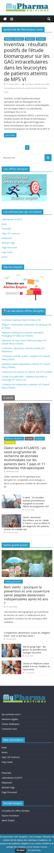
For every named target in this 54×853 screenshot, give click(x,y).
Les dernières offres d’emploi (25, 311)
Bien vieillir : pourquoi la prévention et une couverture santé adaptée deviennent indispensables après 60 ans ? (27, 595)
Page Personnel (9, 247)
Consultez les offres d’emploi (16, 810)
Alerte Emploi (8, 820)
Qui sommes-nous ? (11, 714)
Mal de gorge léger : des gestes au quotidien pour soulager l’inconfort (35, 649)
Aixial (4, 224)
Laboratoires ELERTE (12, 219)
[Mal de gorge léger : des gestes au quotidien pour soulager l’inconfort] (11, 645)
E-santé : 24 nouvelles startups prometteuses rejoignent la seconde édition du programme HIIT (36, 502)
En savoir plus (34, 850)
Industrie (30, 39)
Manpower (7, 238)
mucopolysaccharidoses (14, 88)
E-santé (29, 438)
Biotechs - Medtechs (13, 39)
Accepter (20, 850)
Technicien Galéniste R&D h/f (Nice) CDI (21, 320)
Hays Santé (7, 252)
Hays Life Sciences (11, 233)
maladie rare (39, 84)
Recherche (9, 442)
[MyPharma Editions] (5, 19)
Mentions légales (10, 719)
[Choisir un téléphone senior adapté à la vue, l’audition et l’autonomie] (11, 662)
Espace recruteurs (10, 815)
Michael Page (8, 242)
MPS (47, 84)
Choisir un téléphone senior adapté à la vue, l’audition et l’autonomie (36, 666)
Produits (40, 39)
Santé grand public (13, 581)
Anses (5, 256)
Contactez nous (9, 728)
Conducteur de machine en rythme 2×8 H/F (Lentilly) (27, 371)
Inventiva (29, 84)
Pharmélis (6, 228)
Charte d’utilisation (11, 724)
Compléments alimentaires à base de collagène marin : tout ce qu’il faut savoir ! (27, 634)
